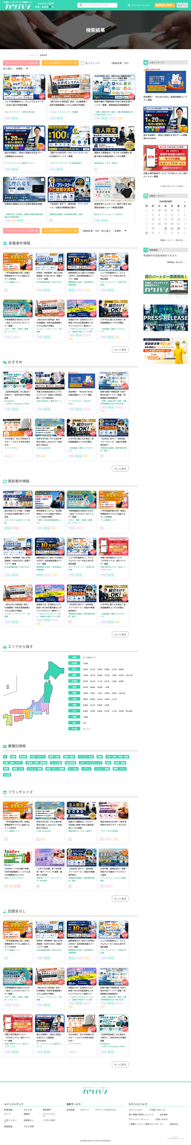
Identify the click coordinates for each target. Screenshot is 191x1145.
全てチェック (92, 63)
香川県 (92, 705)
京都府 (92, 693)
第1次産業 (70, 762)
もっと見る (120, 349)
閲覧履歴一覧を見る (175, 262)
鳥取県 (85, 699)
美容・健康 (120, 762)
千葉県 (114, 675)
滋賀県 (85, 693)
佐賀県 (92, 711)
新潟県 (85, 681)
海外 (84, 723)
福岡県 (85, 711)
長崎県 (99, 711)
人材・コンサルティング (90, 762)
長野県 (121, 681)
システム (86, 768)
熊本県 (106, 711)
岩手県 (92, 669)
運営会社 (174, 1124)
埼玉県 (106, 675)
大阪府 (99, 693)
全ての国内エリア (89, 657)
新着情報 (8, 1110)
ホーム (31, 55)
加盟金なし (29, 1120)
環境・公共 (18, 768)
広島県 (106, 699)
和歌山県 (122, 693)
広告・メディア (37, 756)
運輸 (100, 756)
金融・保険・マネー (13, 762)
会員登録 (70, 1110)
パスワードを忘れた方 (105, 1110)
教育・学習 (54, 756)
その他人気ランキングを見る (171, 186)
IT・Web (73, 768)
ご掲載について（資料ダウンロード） (146, 1124)
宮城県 (99, 669)
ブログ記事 (29, 1126)
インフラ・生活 (86, 756)
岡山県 (99, 699)
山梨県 (114, 681)
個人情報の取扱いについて (141, 1114)
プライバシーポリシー (139, 1119)
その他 (7, 774)
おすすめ (28, 1110)
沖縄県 (85, 717)
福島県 (121, 669)
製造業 (23, 756)
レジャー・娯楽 (102, 768)
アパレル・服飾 (34, 768)
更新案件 (47, 1110)
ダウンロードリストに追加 (19, 63)
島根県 (92, 699)
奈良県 (114, 693)
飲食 (6, 768)
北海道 (85, 663)
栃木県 (92, 675)
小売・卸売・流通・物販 (117, 756)
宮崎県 (121, 711)
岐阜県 (85, 687)
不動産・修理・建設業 (36, 762)
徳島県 (85, 705)
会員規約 (164, 1114)
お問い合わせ (161, 1119)
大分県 (114, 711)
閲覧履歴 (8, 1126)
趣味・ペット (119, 768)
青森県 (85, 669)
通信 (108, 762)
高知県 (106, 705)
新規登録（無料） (165, 5)
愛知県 (99, 687)
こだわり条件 (49, 1120)
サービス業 (56, 762)
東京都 (121, 675)
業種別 (27, 1114)
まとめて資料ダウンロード (58, 63)
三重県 (106, 687)
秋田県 (106, 669)
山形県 (114, 669)
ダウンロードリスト (141, 5)
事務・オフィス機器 (55, 768)
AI (5, 756)
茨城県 (85, 675)
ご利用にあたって (157, 1110)
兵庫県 (106, 693)
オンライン (87, 729)
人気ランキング (10, 1121)
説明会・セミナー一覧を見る (171, 240)
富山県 (92, 681)
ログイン (182, 5)
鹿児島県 (129, 711)
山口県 (114, 699)
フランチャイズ (49, 1115)
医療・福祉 (69, 756)
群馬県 (99, 675)
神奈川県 (129, 675)
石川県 (99, 681)
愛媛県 (99, 705)
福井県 (106, 681)
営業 (13, 756)
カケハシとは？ (136, 1110)
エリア (7, 1114)
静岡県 (92, 687)
